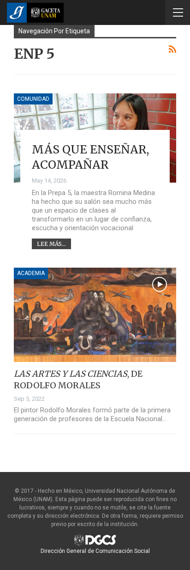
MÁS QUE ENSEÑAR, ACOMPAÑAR (90, 157)
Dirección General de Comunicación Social (95, 551)
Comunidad (33, 99)
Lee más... (51, 243)
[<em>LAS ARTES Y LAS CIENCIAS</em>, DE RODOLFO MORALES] (95, 315)
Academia (31, 273)
